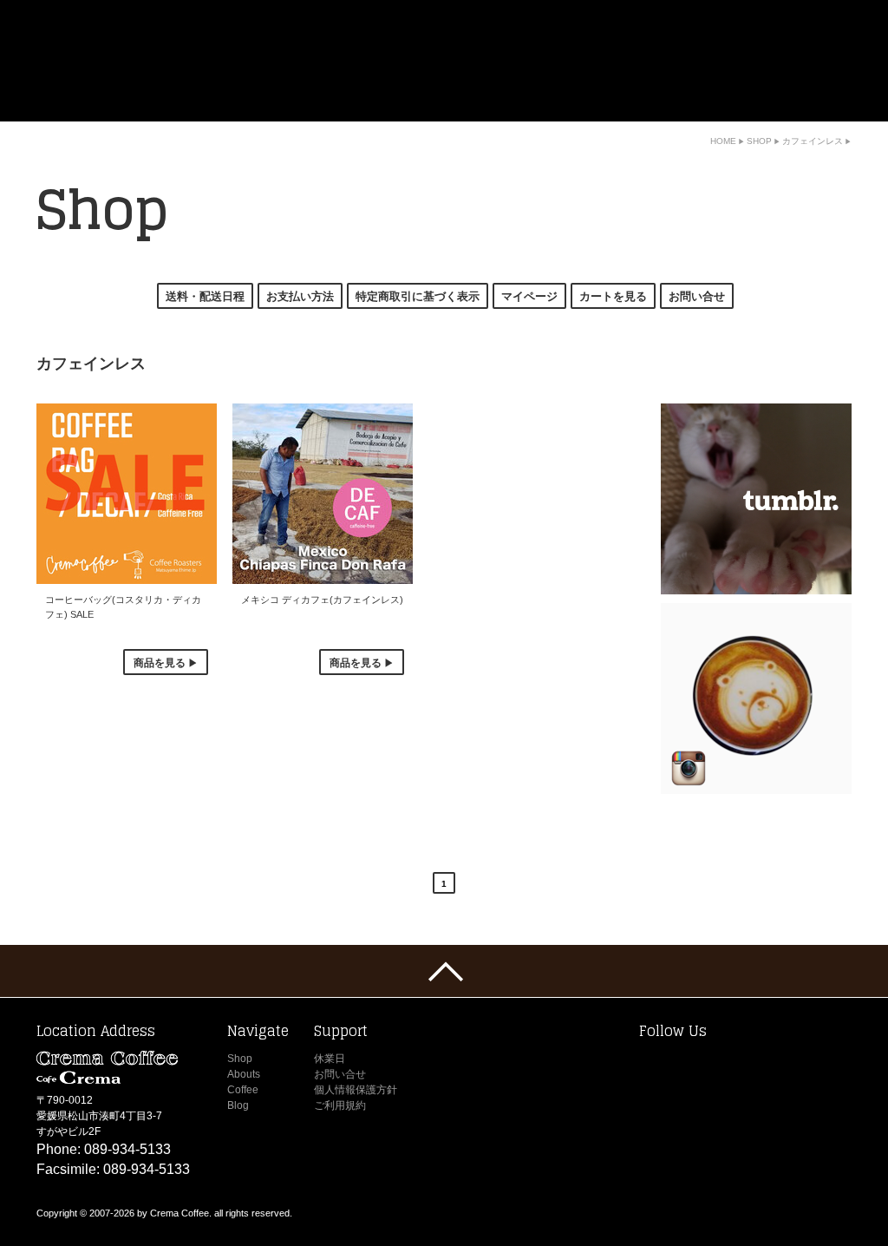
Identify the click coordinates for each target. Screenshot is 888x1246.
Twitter (654, 1064)
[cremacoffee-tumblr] (756, 498)
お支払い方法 (300, 296)
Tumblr (745, 1064)
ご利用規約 (340, 1105)
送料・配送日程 (205, 296)
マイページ (529, 296)
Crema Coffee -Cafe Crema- (159, 60)
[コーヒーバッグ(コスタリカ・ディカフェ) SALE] (126, 493)
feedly (806, 1064)
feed (836, 1064)
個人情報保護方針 (355, 1090)
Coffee (789, 109)
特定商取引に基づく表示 (418, 296)
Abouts (723, 109)
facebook (684, 1064)
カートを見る (613, 296)
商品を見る (160, 662)
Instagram (715, 1064)
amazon (775, 1064)
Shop (657, 109)
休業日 (329, 1059)
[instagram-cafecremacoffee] (756, 698)
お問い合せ (697, 296)
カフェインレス (812, 141)
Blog (842, 109)
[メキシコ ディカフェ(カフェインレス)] (322, 493)
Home (601, 109)
